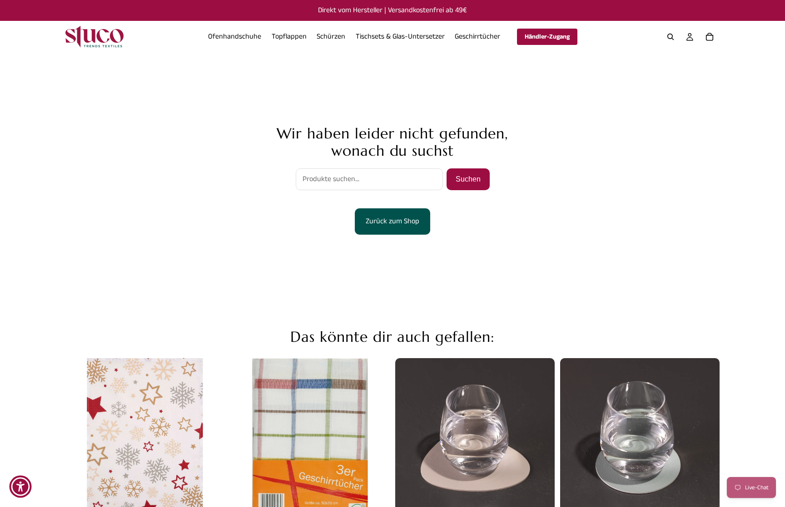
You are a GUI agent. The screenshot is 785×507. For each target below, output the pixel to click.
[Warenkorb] (710, 37)
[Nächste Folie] (211, 438)
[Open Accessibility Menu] (20, 486)
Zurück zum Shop (392, 221)
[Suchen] (671, 37)
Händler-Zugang (547, 36)
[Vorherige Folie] (79, 438)
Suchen (468, 179)
